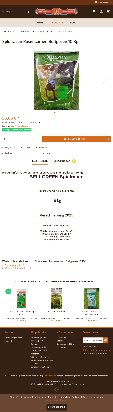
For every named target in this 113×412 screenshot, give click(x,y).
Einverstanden (56, 407)
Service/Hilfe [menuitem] (103, 2)
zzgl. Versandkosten (19, 126)
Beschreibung (40, 161)
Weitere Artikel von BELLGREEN (19, 268)
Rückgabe (34, 353)
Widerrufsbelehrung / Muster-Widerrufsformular (42, 359)
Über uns (60, 340)
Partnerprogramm (38, 337)
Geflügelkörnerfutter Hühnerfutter (92, 313)
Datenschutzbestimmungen (96, 350)
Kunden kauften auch (27, 281)
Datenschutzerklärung (66, 344)
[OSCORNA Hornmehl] (56, 298)
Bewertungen (64, 161)
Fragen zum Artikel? (14, 265)
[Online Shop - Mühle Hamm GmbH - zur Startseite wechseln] (56, 11)
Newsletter (61, 337)
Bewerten (43, 147)
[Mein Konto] (101, 11)
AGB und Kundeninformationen (40, 365)
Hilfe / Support (36, 340)
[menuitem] (15, 11)
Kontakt (34, 344)
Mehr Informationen (56, 400)
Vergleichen (10, 147)
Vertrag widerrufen (38, 347)
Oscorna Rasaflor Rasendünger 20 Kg (21, 313)
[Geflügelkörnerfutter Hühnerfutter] (92, 298)
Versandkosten (50, 375)
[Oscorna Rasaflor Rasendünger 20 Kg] (21, 298)
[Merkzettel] (94, 11)
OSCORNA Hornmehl (56, 311)
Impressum (61, 347)
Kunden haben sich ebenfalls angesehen (69, 281)
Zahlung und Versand (39, 350)
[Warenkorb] (108, 11)
